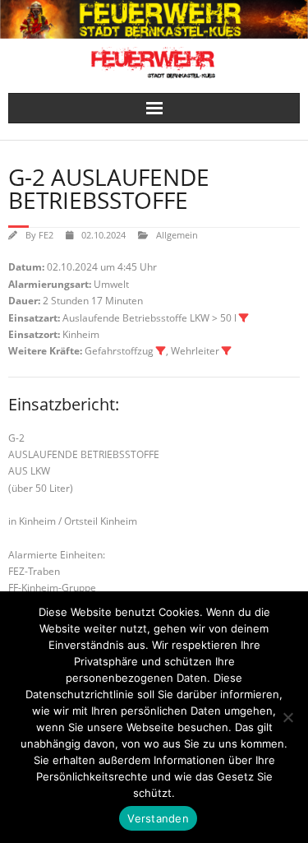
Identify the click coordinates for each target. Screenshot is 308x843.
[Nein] (287, 717)
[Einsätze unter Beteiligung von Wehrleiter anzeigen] (227, 351)
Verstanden (158, 818)
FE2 (46, 235)
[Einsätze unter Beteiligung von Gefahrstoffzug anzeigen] (161, 351)
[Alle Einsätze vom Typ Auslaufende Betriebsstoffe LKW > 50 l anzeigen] (244, 318)
